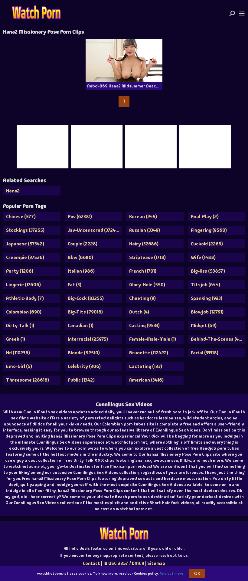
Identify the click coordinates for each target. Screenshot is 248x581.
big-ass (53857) (208, 271)
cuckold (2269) (207, 244)
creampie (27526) (25, 257)
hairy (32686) (143, 244)
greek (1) (15, 339)
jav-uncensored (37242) (94, 230)
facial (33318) (204, 353)
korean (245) (143, 216)
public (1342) (81, 380)
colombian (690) (23, 312)
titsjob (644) (205, 284)
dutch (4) (139, 312)
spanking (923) (206, 298)
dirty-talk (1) (20, 325)
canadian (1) (80, 325)
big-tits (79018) (85, 312)
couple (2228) (82, 244)
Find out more (171, 573)
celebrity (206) (84, 366)
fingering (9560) (209, 230)
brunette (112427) (148, 353)
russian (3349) (144, 230)
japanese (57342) (25, 244)
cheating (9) (142, 298)
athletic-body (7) (25, 298)
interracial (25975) (88, 339)
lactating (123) (145, 366)
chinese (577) (21, 216)
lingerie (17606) (23, 284)
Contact (91, 563)
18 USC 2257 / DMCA (123, 563)
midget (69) (204, 325)
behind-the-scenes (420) (218, 339)
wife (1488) (203, 257)
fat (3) (74, 284)
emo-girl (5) (19, 366)
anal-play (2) (205, 216)
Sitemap (156, 563)
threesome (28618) (27, 380)
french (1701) (142, 271)
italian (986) (81, 271)
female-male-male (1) (152, 339)
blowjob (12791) (207, 312)
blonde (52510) (84, 353)
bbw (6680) (80, 257)
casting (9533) (144, 325)
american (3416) (146, 380)
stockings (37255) (25, 230)
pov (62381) (80, 216)
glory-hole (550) (147, 284)
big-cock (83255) (86, 298)
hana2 (13, 191)
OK (197, 573)
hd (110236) (18, 353)
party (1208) (19, 271)
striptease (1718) (147, 257)
